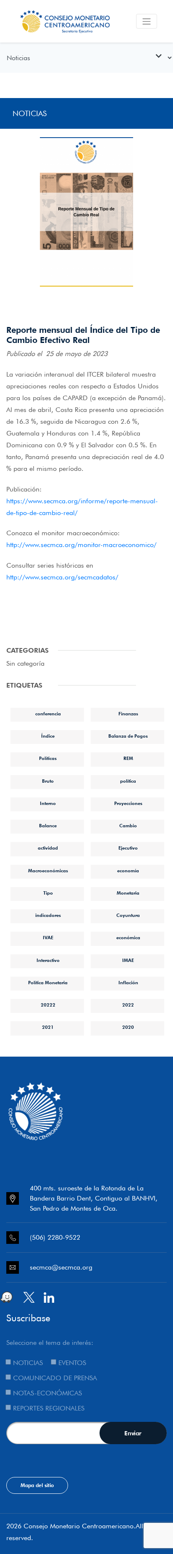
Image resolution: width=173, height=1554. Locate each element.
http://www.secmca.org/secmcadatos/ (62, 577)
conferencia (48, 714)
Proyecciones (128, 803)
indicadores (48, 915)
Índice (48, 736)
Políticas (48, 758)
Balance (48, 826)
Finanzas (128, 714)
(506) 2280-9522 (55, 1237)
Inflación (128, 983)
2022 (128, 1005)
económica (128, 937)
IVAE (48, 937)
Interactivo (48, 960)
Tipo (48, 893)
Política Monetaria (48, 983)
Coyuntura (128, 915)
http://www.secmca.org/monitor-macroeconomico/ (81, 545)
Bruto (48, 781)
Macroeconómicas (48, 871)
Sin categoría (25, 663)
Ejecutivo (128, 848)
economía (128, 871)
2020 (128, 1027)
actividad (48, 848)
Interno (48, 803)
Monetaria (128, 893)
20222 (48, 1005)
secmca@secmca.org (61, 1267)
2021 (48, 1027)
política (128, 781)
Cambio (128, 826)
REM (128, 758)
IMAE (128, 960)
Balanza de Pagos (128, 736)
